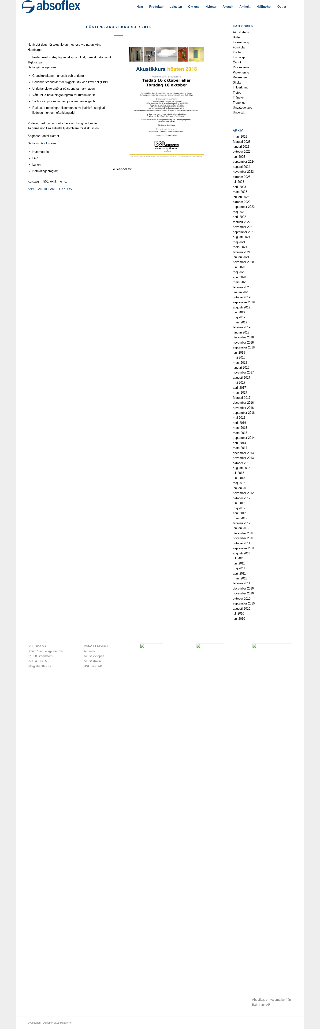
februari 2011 (241, 583)
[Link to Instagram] (288, 1022)
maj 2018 (239, 357)
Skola (237, 82)
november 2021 (243, 227)
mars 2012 (240, 518)
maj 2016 (239, 417)
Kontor (237, 52)
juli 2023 (238, 181)
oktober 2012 (241, 498)
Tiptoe (237, 92)
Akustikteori (241, 32)
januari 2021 (241, 257)
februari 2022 (241, 222)
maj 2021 (239, 242)
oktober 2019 (241, 297)
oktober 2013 (241, 463)
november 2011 (243, 538)
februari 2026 (241, 141)
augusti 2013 (241, 468)
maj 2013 (239, 483)
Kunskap (239, 57)
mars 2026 (240, 136)
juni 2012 (239, 503)
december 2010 (243, 588)
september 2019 (244, 302)
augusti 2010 (241, 608)
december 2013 (243, 453)
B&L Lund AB (93, 666)
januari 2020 (241, 292)
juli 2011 (238, 558)
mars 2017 (240, 392)
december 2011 (243, 533)
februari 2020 (241, 287)
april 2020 (239, 277)
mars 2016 (240, 427)
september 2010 (244, 603)
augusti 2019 (241, 307)
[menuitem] (140, 6)
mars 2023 (240, 192)
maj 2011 (239, 568)
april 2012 (239, 513)
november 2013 (243, 458)
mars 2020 (240, 282)
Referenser (240, 77)
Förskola (239, 47)
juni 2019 (239, 312)
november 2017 (243, 372)
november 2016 (243, 408)
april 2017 (239, 387)
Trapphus (239, 102)
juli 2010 (238, 613)
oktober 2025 (241, 151)
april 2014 (239, 443)
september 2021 (244, 232)
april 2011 (239, 573)
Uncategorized (242, 107)
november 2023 (243, 171)
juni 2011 (239, 563)
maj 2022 (239, 212)
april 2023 (239, 187)
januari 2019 (241, 332)
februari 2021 (241, 252)
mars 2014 (240, 448)
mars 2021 (240, 247)
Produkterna (241, 67)
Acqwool (89, 651)
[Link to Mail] (281, 1022)
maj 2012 (239, 508)
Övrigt (237, 62)
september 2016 (244, 412)
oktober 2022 (241, 202)
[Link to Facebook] (274, 1022)
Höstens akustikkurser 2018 (118, 27)
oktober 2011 (241, 543)
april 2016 (239, 423)
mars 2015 (240, 433)
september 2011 (243, 548)
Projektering (241, 72)
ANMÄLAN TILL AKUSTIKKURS (50, 189)
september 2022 (244, 207)
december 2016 (243, 402)
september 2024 (244, 161)
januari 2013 (241, 488)
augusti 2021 (241, 237)
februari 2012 (241, 523)
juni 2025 (239, 156)
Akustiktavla (92, 661)
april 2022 (239, 217)
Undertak (239, 112)
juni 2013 (239, 478)
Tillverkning (240, 87)
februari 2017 (241, 397)
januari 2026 (241, 146)
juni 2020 (239, 267)
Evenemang (241, 42)
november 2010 (243, 593)
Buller (237, 37)
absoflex (124, 169)
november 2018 (243, 342)
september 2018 (244, 347)
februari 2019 (241, 327)
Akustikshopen (94, 656)
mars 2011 (240, 578)
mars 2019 (240, 322)
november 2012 (243, 493)
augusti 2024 (241, 166)
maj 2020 (239, 272)
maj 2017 (239, 382)
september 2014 (244, 437)
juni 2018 (239, 352)
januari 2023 (241, 197)
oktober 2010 (241, 598)
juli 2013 (238, 473)
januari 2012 (241, 528)
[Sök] (293, 6)
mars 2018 (240, 362)
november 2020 (243, 262)
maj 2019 (239, 317)
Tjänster (238, 97)
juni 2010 (239, 618)
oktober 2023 (241, 177)
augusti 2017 (241, 377)
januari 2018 (241, 367)
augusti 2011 (241, 553)
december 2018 (243, 337)
